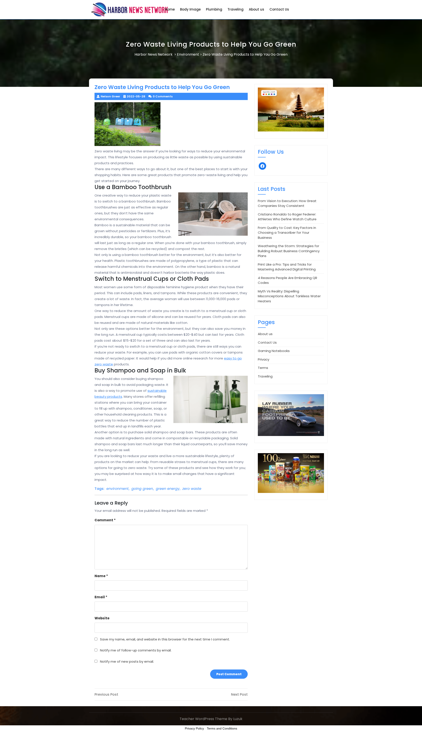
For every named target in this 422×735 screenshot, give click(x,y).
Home (170, 9)
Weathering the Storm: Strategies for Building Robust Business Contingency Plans (289, 251)
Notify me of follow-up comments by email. (135, 650)
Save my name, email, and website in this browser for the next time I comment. (165, 639)
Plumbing (214, 9)
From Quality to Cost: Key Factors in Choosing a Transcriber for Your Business (287, 232)
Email (101, 597)
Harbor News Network (154, 54)
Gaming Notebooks (274, 350)
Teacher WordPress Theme (203, 718)
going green (142, 488)
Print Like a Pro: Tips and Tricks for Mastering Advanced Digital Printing (287, 267)
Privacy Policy (194, 728)
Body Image (190, 9)
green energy (168, 488)
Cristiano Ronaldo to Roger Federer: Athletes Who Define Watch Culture (287, 217)
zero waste (191, 488)
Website (102, 618)
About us (256, 9)
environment (117, 488)
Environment (188, 54)
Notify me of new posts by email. (127, 661)
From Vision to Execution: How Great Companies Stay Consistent (287, 203)
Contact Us (279, 9)
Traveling (235, 9)
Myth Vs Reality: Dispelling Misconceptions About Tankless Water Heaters (289, 296)
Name (101, 576)
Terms (263, 367)
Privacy (263, 359)
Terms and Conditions (222, 728)
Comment (105, 520)
